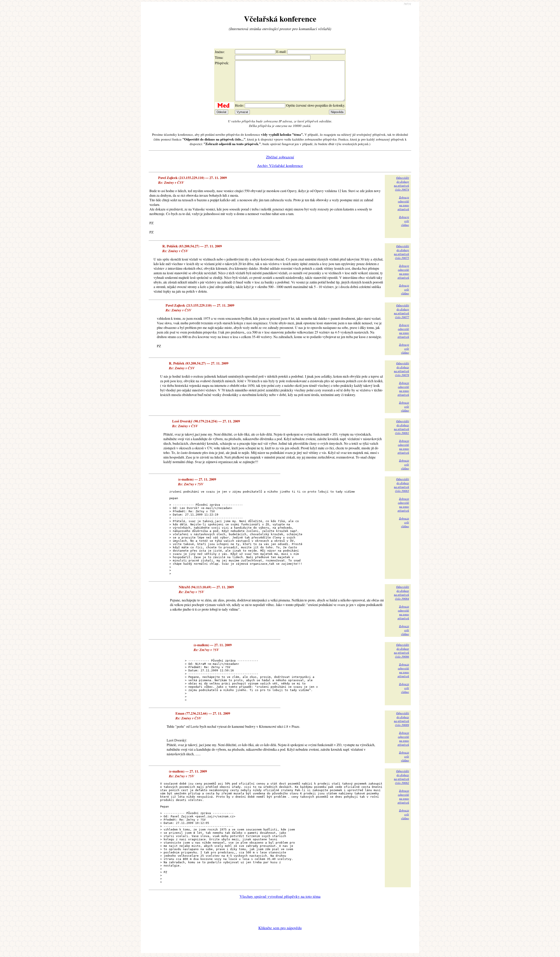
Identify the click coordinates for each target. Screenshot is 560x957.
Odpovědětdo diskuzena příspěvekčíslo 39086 (401, 650)
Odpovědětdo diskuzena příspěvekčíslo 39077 (401, 311)
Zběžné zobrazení (280, 157)
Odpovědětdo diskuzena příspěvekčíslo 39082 (401, 777)
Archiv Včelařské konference (280, 165)
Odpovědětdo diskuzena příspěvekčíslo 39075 (401, 252)
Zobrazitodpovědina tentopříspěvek (403, 203)
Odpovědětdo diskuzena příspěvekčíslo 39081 (401, 427)
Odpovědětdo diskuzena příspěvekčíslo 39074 (401, 183)
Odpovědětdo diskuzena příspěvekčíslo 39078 (401, 369)
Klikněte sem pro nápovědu (280, 927)
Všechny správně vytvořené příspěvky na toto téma (280, 896)
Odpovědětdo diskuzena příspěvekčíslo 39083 (401, 485)
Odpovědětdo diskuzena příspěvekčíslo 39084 (401, 593)
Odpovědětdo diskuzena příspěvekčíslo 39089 (401, 719)
